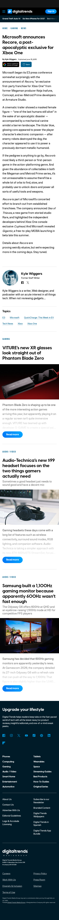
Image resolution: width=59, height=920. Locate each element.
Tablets (37, 756)
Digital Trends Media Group (16, 902)
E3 (3, 317)
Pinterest (41, 735)
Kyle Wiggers (10, 59)
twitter (28, 282)
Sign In (51, 11)
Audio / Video (9, 771)
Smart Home (8, 776)
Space (36, 766)
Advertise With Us (11, 810)
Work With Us (9, 879)
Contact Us (8, 804)
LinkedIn (49, 735)
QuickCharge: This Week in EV (39, 317)
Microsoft (14, 317)
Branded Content (41, 807)
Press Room (39, 879)
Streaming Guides (42, 771)
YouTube (26, 735)
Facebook (3, 735)
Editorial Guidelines (11, 815)
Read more (12, 434)
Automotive (8, 786)
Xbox (20, 323)
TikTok (34, 735)
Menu (4, 11)
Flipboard (3, 743)
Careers (6, 873)
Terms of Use (8, 892)
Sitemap (37, 886)
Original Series (40, 786)
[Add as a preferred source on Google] (10, 64)
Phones (6, 756)
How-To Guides (41, 781)
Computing (8, 761)
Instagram (11, 735)
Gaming (6, 766)
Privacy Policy (40, 873)
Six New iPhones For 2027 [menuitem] (34, 18)
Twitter (18, 735)
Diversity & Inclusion (12, 886)
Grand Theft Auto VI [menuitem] (11, 18)
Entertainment (9, 781)
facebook (22, 282)
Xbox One (32, 323)
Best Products (40, 776)
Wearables (38, 761)
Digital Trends (17, 15)
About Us (6, 799)
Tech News (7, 323)
